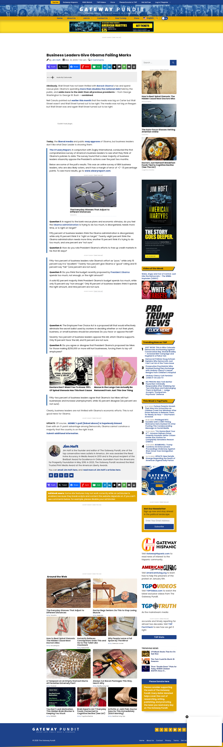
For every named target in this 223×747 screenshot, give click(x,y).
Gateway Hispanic (70, 2)
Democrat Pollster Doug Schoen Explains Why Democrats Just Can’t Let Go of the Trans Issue (160, 361)
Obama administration (66, 224)
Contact (159, 740)
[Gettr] (161, 730)
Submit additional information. (62, 433)
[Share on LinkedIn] (109, 66)
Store (112, 2)
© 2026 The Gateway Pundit (44, 740)
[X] (166, 730)
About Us (71, 18)
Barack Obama (105, 85)
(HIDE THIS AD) (116, 37)
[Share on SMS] (124, 66)
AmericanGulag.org (156, 572)
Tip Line (55, 2)
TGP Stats (159, 637)
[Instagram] (184, 730)
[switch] (165, 18)
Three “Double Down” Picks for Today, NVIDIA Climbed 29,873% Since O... (164, 669)
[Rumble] (175, 730)
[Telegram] (179, 730)
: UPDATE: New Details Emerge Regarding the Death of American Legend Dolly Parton (160, 458)
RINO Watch (87, 2)
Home (59, 18)
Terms (176, 740)
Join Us (86, 18)
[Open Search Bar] (157, 18)
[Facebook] (170, 730)
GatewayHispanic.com (158, 553)
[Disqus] (91, 538)
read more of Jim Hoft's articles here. (102, 470)
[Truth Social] (157, 730)
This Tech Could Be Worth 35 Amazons (162, 660)
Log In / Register (161, 2)
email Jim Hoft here (67, 470)
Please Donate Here (159, 681)
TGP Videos (101, 2)
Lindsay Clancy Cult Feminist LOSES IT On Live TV (159, 377)
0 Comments (97, 60)
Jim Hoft (70, 446)
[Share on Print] (134, 66)
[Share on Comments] (119, 66)
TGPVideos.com (154, 590)
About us (150, 740)
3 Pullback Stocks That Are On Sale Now (163, 653)
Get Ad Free (146, 2)
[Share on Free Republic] (114, 66)
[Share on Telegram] (104, 66)
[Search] (173, 62)
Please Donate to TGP (128, 2)
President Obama (120, 272)
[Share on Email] (129, 66)
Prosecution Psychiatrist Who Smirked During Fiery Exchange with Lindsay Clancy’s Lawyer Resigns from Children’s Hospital (161, 369)
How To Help (120, 18)
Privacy (168, 740)
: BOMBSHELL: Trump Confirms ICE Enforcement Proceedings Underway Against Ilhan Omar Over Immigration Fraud (160, 449)
